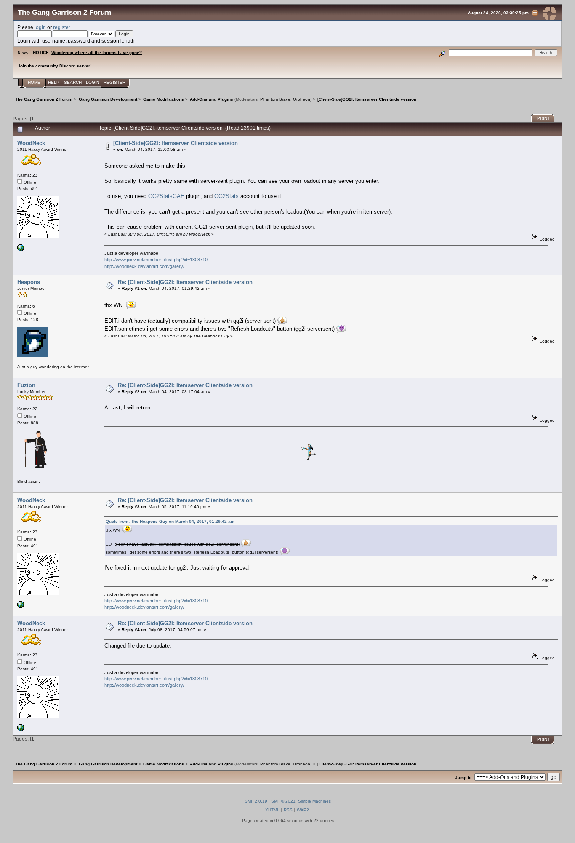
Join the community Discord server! (54, 66)
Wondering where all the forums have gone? (96, 52)
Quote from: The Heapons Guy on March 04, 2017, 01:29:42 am (170, 521)
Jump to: (464, 777)
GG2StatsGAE (167, 196)
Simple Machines (314, 801)
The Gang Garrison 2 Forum (64, 12)
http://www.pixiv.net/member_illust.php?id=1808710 (156, 259)
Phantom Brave (275, 99)
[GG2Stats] (20, 249)
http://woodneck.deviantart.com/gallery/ (144, 266)
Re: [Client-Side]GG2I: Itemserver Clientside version (185, 282)
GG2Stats (227, 196)
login (40, 27)
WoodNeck (31, 143)
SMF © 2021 (283, 801)
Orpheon (301, 99)
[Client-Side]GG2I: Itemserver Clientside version (175, 143)
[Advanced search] (442, 52)
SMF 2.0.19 (256, 801)
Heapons (28, 282)
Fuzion (26, 385)
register (61, 27)
